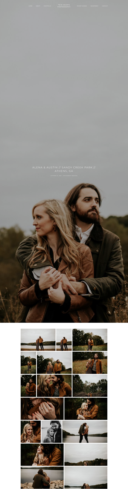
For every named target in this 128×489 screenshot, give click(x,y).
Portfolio (47, 6)
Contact (105, 6)
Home (30, 6)
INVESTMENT (94, 6)
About (38, 6)
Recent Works (82, 6)
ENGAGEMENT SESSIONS (70, 175)
